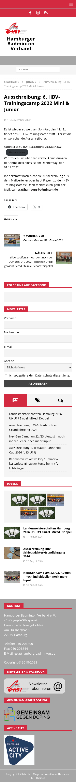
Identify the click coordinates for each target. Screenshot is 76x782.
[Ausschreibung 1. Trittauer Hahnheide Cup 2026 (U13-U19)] (37, 500)
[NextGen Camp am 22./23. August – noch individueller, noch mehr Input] (12, 577)
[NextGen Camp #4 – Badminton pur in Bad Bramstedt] (28, 513)
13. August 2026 (34, 584)
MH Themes (38, 778)
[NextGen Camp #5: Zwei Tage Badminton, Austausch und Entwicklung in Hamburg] (55, 500)
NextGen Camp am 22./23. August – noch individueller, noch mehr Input (47, 576)
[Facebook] (30, 13)
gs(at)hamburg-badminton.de (34, 653)
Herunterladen (17, 152)
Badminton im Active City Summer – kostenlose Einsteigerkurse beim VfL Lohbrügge (33, 463)
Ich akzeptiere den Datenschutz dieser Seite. (39, 375)
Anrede (9, 361)
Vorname (10, 318)
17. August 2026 (34, 536)
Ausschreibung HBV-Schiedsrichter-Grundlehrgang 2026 (44, 552)
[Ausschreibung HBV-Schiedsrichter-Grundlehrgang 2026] (12, 553)
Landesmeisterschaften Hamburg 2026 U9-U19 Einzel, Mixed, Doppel (47, 530)
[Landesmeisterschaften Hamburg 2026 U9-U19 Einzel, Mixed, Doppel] (19, 500)
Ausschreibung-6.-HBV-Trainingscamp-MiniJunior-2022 (32, 146)
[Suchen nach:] (38, 69)
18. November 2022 (19, 120)
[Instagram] (38, 13)
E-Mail (8, 347)
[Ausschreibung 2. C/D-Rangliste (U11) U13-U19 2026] (47, 513)
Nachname (11, 332)
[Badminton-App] (45, 13)
